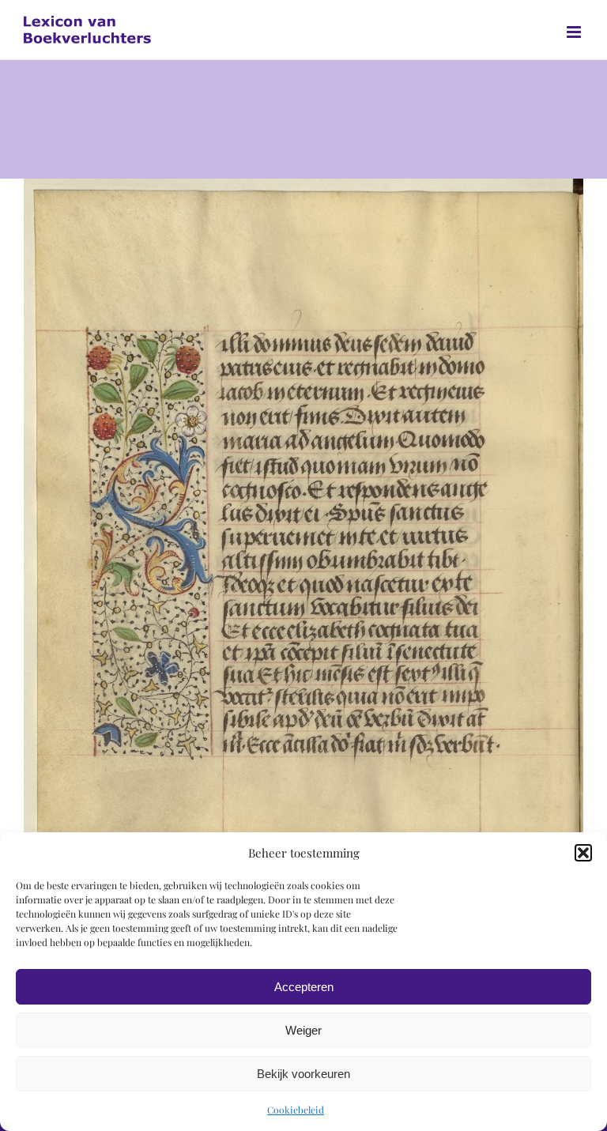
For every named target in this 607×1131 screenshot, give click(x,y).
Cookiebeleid (295, 1109)
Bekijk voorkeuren (303, 1073)
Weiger (303, 1030)
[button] (583, 853)
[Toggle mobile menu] (575, 32)
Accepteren (304, 986)
